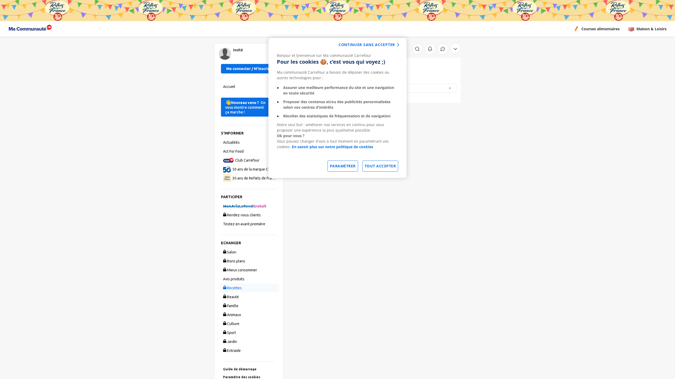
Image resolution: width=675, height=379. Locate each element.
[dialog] (337, 108)
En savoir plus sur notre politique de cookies (332, 146)
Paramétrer (343, 165)
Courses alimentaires (600, 28)
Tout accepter (380, 165)
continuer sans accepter (367, 44)
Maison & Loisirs (652, 28)
